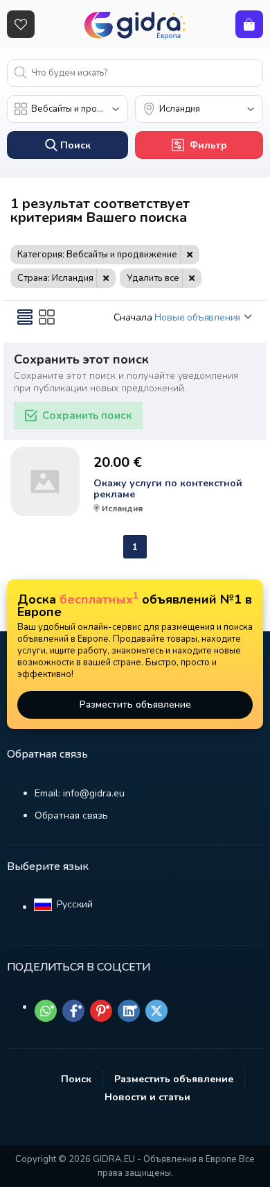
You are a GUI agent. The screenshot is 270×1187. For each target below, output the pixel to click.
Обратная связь (71, 815)
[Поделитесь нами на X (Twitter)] (156, 1011)
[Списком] (25, 317)
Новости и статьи (147, 1097)
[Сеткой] (47, 317)
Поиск (76, 1079)
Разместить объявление (135, 704)
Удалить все (153, 278)
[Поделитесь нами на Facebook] (73, 1011)
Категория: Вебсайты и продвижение (97, 254)
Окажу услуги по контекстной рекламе (167, 489)
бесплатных (99, 599)
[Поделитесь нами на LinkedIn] (129, 1011)
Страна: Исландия (55, 278)
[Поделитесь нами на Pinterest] (101, 1011)
